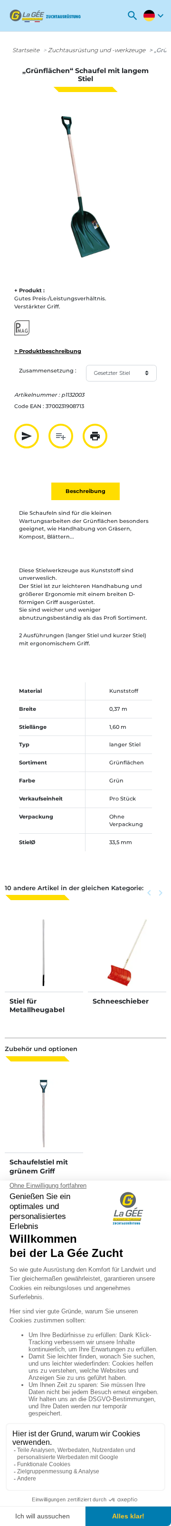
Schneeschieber (121, 1001)
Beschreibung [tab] (85, 491)
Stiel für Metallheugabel (37, 1005)
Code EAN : (29, 406)
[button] (132, 16)
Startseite (25, 50)
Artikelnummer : (37, 394)
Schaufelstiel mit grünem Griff (39, 1166)
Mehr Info (44, 962)
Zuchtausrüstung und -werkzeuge (96, 50)
